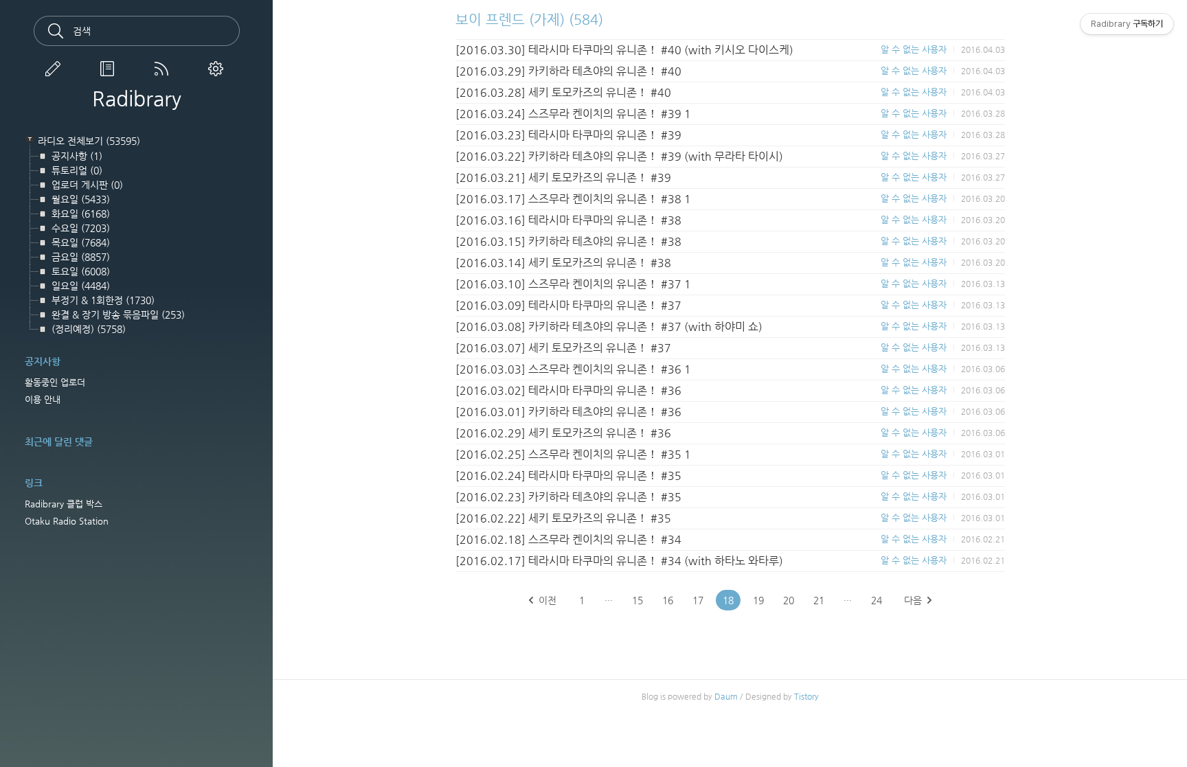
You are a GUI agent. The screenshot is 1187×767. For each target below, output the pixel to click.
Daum (726, 696)
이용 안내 (42, 399)
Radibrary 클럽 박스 (63, 504)
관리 (218, 68)
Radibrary (136, 99)
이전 (547, 600)
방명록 (109, 68)
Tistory (806, 696)
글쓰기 (55, 68)
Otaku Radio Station (67, 521)
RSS (164, 68)
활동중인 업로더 (55, 382)
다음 (913, 600)
